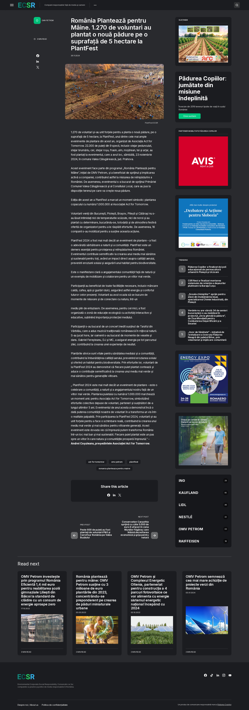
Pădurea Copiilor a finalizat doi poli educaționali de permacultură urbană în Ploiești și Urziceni (207, 269)
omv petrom (117, 462)
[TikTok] (211, 675)
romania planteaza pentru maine (114, 468)
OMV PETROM (48, 20)
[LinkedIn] (218, 675)
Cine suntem (189, 116)
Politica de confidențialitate (55, 705)
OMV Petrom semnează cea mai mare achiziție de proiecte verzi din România (206, 582)
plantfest (133, 462)
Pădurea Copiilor (224, 705)
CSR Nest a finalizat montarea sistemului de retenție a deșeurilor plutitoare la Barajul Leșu (207, 283)
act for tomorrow (96, 462)
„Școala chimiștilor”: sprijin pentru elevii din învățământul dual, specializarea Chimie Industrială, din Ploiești (208, 298)
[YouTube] (230, 675)
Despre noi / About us (28, 705)
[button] (12, 5)
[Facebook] (205, 675)
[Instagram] (223, 675)
